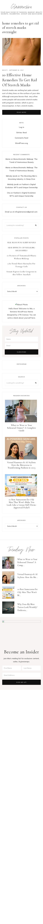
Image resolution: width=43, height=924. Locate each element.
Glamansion (21, 7)
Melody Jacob (11, 176)
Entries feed (21, 133)
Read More (21, 112)
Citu (8, 193)
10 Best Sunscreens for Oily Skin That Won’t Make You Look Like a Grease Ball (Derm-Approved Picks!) (21, 503)
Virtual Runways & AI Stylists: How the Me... (27, 576)
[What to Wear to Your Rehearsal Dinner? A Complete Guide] (9, 563)
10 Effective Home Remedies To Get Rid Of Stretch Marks (19, 80)
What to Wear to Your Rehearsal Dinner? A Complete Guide (21, 428)
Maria (8, 159)
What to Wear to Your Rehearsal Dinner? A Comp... (27, 562)
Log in (21, 127)
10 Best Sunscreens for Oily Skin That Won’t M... (27, 592)
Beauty (5, 70)
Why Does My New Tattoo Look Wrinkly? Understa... (27, 607)
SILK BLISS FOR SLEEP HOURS (21, 242)
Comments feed (21, 138)
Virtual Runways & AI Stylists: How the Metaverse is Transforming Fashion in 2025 (21, 465)
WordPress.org (21, 143)
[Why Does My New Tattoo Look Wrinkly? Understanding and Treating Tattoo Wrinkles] (9, 607)
